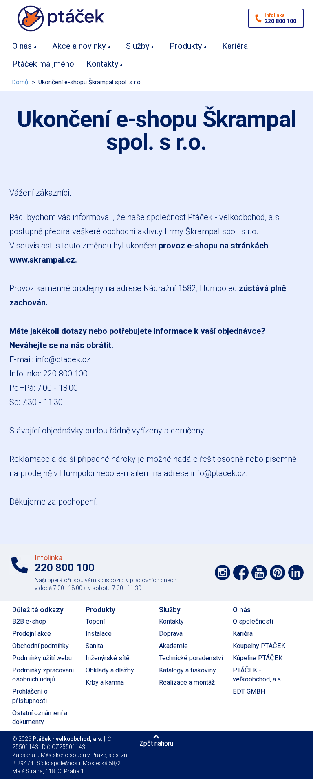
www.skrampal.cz (42, 260)
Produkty (186, 46)
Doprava (171, 634)
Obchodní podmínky (40, 646)
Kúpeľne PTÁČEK (257, 658)
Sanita (94, 646)
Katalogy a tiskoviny (187, 670)
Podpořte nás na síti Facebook (241, 572)
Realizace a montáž (187, 682)
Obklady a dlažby (110, 670)
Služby (137, 46)
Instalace (99, 634)
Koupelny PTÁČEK (259, 646)
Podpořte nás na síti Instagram (222, 572)
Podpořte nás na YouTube (259, 572)
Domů (20, 82)
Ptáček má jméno (43, 64)
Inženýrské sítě (108, 658)
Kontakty (102, 64)
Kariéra (235, 46)
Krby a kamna (105, 682)
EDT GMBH (249, 691)
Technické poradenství (191, 658)
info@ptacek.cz (62, 359)
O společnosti (253, 621)
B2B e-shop (29, 621)
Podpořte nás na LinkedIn (296, 572)
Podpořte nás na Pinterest (277, 572)
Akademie (173, 646)
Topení (95, 621)
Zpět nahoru (156, 743)
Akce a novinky (79, 46)
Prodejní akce (31, 634)
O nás (22, 46)
